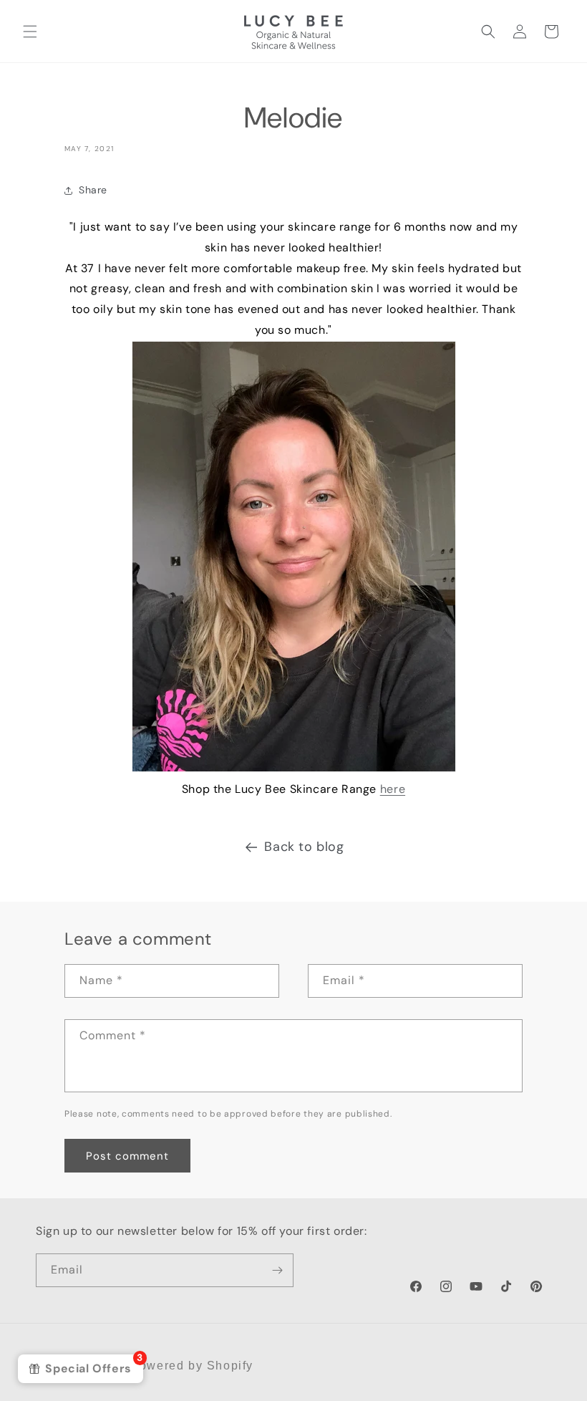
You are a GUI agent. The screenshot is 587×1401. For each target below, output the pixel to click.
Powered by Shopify (191, 1365)
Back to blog (304, 846)
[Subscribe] (277, 1270)
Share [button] (93, 189)
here (392, 788)
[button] (30, 31)
